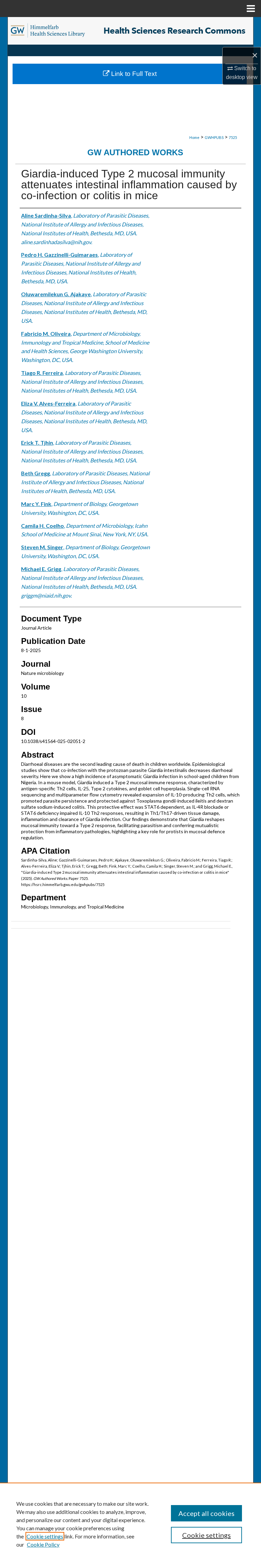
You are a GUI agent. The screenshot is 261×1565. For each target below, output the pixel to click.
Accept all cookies (206, 1513)
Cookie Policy (43, 1544)
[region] (130, 1524)
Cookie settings (45, 1536)
